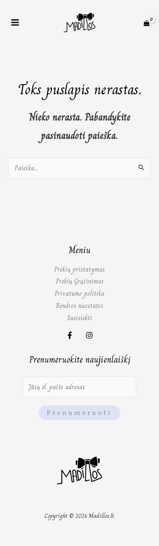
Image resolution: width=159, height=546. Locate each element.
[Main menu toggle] (15, 22)
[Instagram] (89, 335)
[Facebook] (69, 335)
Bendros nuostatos (79, 306)
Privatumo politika (79, 293)
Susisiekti (79, 318)
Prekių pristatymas (79, 269)
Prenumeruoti (79, 413)
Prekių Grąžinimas (80, 281)
